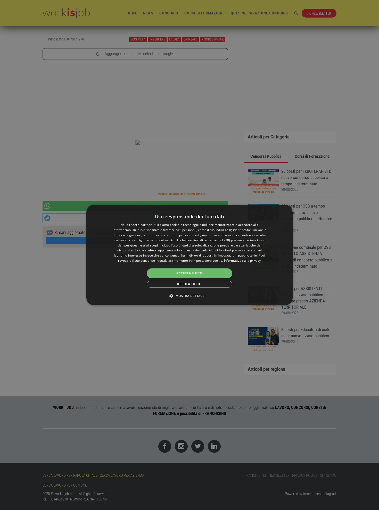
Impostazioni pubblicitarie (237, 255)
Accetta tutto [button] (189, 273)
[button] (189, 296)
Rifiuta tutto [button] (189, 284)
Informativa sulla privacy (242, 260)
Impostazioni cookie (207, 260)
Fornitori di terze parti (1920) (208, 240)
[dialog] (189, 255)
